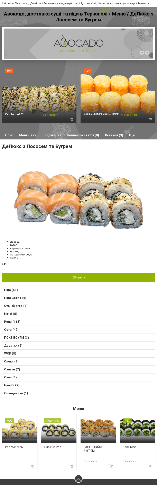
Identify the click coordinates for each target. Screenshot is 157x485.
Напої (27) (11, 385)
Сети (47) (11, 329)
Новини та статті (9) (83, 135)
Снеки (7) (11, 361)
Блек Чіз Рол (52, 447)
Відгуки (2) (52, 135)
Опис (9, 135)
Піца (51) (11, 290)
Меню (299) (28, 135)
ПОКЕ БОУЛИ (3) (16, 337)
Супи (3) (10, 377)
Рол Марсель (14, 447)
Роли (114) (12, 322)
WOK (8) (10, 353)
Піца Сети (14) (15, 298)
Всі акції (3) (114, 135)
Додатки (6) (13, 345)
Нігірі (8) (10, 314)
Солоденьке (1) (16, 393)
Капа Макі (129, 447)
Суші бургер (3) (16, 306)
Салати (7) (12, 369)
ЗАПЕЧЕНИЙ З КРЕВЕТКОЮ (102, 114)
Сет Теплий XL (14, 114)
